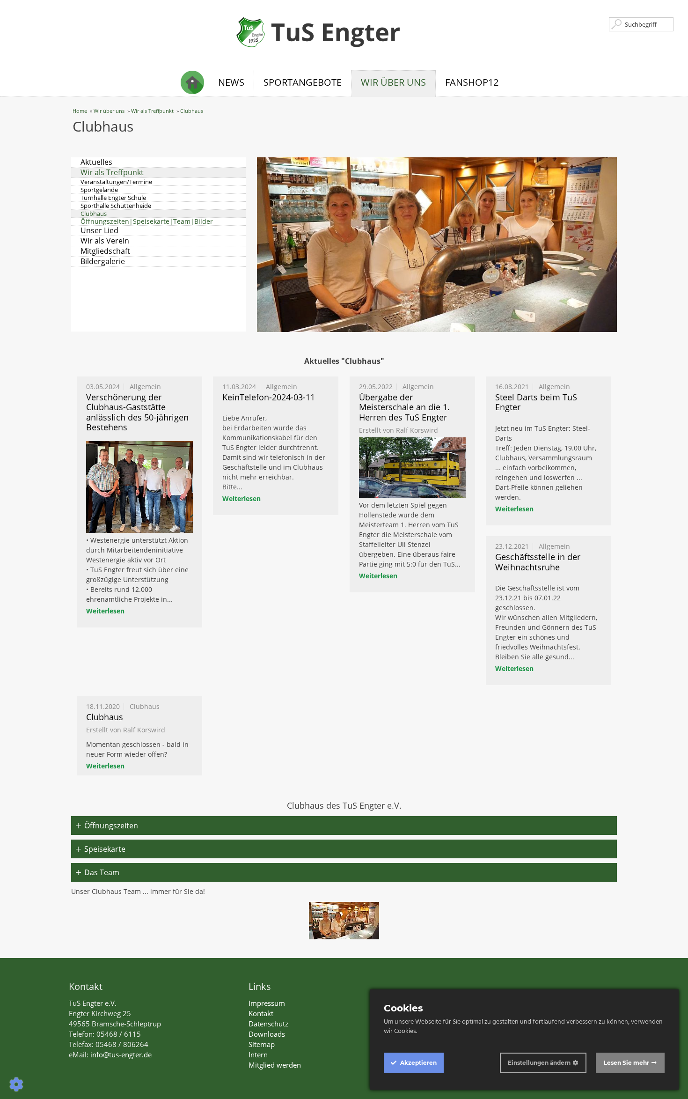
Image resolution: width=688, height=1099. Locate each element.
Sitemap (262, 1044)
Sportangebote (302, 82)
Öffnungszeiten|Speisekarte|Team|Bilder (147, 222)
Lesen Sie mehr (626, 1062)
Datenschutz (268, 1023)
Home (80, 110)
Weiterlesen (105, 610)
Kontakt (261, 1013)
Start (195, 84)
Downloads (267, 1034)
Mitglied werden (275, 1064)
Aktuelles (96, 162)
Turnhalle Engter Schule (113, 198)
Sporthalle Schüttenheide (116, 206)
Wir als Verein (105, 241)
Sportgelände (99, 190)
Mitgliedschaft (105, 251)
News (231, 82)
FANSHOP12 (471, 82)
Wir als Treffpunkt (152, 110)
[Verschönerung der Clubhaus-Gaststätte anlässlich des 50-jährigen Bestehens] (139, 487)
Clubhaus (191, 110)
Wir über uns (393, 82)
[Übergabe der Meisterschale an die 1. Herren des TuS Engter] (412, 467)
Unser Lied (99, 231)
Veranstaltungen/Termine (116, 182)
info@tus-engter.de (121, 1054)
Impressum (267, 1003)
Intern (258, 1054)
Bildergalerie (103, 261)
